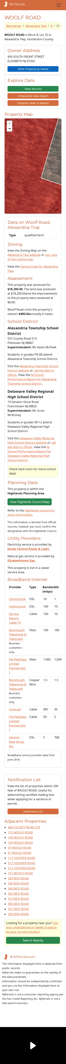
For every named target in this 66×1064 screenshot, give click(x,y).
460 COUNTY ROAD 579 (24, 827)
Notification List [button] (33, 811)
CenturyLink (17, 599)
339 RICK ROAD (18, 914)
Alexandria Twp (36, 26)
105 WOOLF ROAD (20, 843)
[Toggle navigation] (59, 5)
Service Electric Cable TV (15, 618)
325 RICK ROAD (18, 894)
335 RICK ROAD (18, 883)
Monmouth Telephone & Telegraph (17, 634)
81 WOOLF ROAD (19, 853)
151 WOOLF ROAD (20, 873)
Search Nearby (33, 940)
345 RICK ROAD (18, 889)
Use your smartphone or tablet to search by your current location (32, 927)
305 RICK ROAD (18, 904)
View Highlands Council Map (29, 502)
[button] (9, 123)
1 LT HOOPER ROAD (21, 858)
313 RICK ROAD (18, 899)
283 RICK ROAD (18, 878)
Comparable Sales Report (33, 96)
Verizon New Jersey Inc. (16, 741)
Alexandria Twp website (24, 255)
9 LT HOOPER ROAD (21, 863)
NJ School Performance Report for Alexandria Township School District (32, 379)
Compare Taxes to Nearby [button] (33, 103)
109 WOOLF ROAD (20, 838)
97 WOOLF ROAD (19, 848)
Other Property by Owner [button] (33, 69)
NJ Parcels (17, 4)
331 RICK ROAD (18, 909)
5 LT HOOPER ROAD (21, 868)
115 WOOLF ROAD (20, 832)
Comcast (15, 709)
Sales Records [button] (33, 89)
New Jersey (13, 26)
